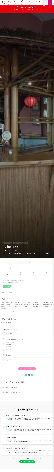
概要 (3, 292)
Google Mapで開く (8, 333)
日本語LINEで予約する (28, 461)
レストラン (10, 263)
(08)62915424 (9, 355)
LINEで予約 (6, 286)
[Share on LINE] (32, 375)
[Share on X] (29, 375)
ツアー (34, 2)
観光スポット (27, 2)
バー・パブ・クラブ (18, 263)
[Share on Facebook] (25, 375)
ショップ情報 (9, 292)
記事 (36, 2)
